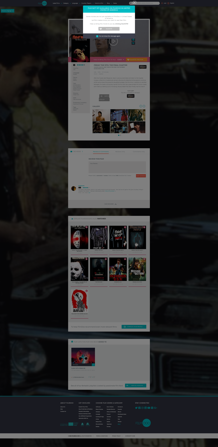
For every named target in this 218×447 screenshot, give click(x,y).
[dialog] (109, 223)
